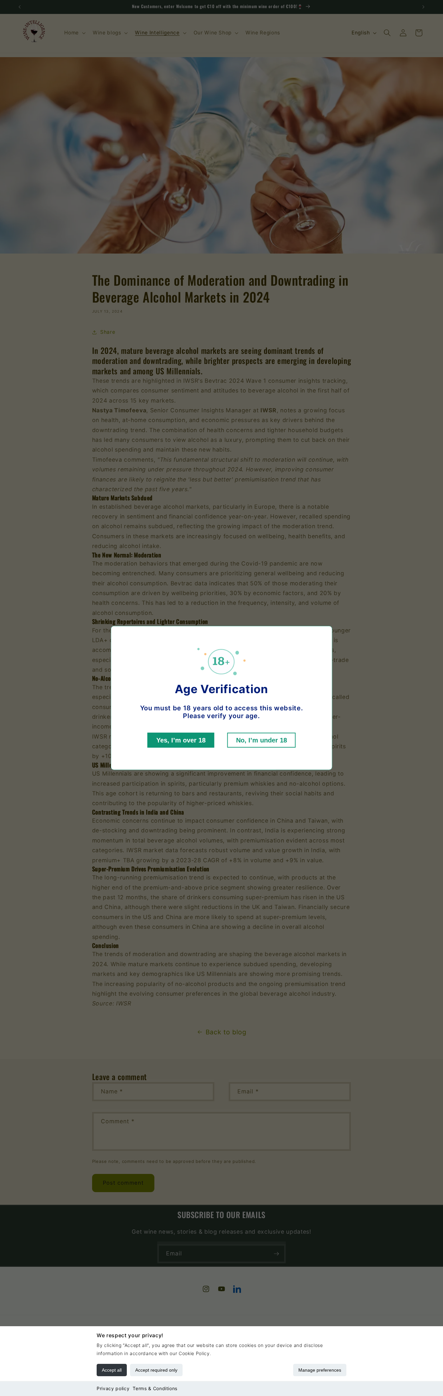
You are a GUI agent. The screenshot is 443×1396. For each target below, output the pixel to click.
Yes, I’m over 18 (181, 740)
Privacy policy (113, 1388)
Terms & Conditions (155, 1388)
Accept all (112, 1370)
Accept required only (156, 1370)
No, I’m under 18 (261, 740)
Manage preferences (319, 1370)
